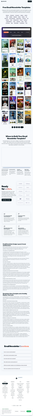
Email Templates (5, 384)
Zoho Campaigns (16, 334)
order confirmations (12, 331)
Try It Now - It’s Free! (6, 199)
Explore (5, 381)
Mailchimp (24, 333)
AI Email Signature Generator (20, 392)
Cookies (28, 391)
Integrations (12, 381)
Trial (26, 23)
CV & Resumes (22, 23)
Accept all (28, 411)
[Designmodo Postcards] (3, 1)
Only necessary (23, 411)
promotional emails (24, 330)
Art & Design (8, 23)
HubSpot (4, 334)
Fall (27, 18)
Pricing (5, 396)
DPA (28, 392)
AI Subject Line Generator (20, 383)
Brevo (12, 388)
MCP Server (5, 395)
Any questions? (20, 377)
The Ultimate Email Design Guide (10, 336)
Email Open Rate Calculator (20, 387)
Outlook (26, 15)
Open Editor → (5, 383)
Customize (16, 411)
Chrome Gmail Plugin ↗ (20, 395)
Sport (26, 21)
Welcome (7, 15)
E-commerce (17, 15)
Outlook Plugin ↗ (20, 396)
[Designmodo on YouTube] (20, 405)
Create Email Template (16, 35)
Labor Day (24, 18)
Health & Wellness (9, 21)
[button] (20, 183)
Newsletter (5, 32)
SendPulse (12, 392)
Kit (12, 396)
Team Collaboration (5, 392)
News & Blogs (16, 23)
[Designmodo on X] (12, 405)
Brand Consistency (5, 391)
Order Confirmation (12, 18)
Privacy (28, 388)
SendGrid (12, 387)
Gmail (18, 333)
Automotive (18, 21)
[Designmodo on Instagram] (15, 405)
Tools (20, 381)
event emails (7, 332)
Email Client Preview (5, 388)
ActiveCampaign (9, 334)
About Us (28, 384)
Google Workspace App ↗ (20, 398)
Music (22, 21)
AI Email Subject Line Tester (20, 385)
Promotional (12, 15)
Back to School (19, 18)
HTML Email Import (5, 387)
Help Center (28, 383)
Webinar (22, 15)
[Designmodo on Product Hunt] (17, 405)
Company (28, 381)
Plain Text (6, 18)
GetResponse (12, 395)
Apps (12, 23)
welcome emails (11, 330)
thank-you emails (20, 331)
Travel (14, 21)
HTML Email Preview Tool (20, 390)
